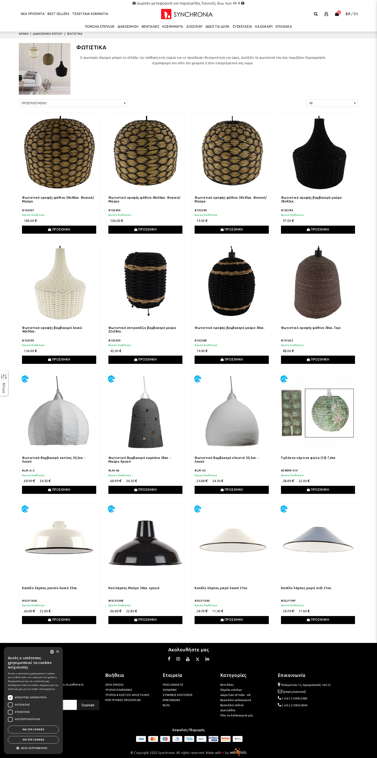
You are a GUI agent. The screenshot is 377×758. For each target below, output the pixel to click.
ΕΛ (348, 14)
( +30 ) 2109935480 (294, 698)
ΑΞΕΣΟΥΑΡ (194, 26)
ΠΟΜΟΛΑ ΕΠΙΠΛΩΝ (99, 26)
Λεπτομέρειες (47, 689)
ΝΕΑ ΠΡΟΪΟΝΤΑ (33, 14)
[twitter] (197, 659)
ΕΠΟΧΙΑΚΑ (284, 26)
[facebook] (169, 659)
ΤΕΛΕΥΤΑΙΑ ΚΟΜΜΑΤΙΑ (90, 14)
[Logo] (186, 14)
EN (355, 14)
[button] (33, 748)
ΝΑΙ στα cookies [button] (33, 729)
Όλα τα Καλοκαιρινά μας (236, 715)
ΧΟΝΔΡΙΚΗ (170, 689)
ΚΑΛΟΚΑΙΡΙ (264, 26)
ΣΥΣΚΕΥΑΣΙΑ (242, 26)
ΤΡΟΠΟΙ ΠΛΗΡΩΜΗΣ (118, 689)
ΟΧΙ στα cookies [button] (33, 739)
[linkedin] (207, 659)
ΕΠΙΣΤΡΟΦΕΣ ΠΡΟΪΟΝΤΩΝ (123, 700)
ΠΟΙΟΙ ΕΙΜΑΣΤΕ (173, 684)
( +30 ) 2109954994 (294, 705)
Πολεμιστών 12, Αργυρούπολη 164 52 (306, 685)
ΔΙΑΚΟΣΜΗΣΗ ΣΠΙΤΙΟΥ (48, 33)
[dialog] (33, 700)
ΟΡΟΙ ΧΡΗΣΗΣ (114, 684)
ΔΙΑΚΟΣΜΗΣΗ (128, 26)
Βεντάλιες (227, 684)
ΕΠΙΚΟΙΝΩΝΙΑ (171, 700)
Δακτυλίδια (228, 710)
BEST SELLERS (58, 14)
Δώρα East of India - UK (235, 695)
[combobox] (52, 652)
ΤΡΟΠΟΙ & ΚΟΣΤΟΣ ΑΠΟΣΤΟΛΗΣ (127, 695)
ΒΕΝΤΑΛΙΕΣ (150, 26)
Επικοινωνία (292, 675)
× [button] (57, 651)
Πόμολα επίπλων (231, 689)
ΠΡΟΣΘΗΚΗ (60, 229)
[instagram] (178, 659)
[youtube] (188, 659)
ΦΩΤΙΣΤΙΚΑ (74, 33)
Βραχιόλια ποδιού (232, 705)
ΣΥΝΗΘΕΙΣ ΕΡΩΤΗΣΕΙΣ (178, 695)
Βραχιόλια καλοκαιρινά (235, 700)
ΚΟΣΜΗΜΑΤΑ (172, 26)
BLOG (166, 705)
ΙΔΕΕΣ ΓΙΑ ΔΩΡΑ (218, 26)
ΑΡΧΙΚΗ (23, 33)
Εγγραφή (88, 705)
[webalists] (238, 752)
